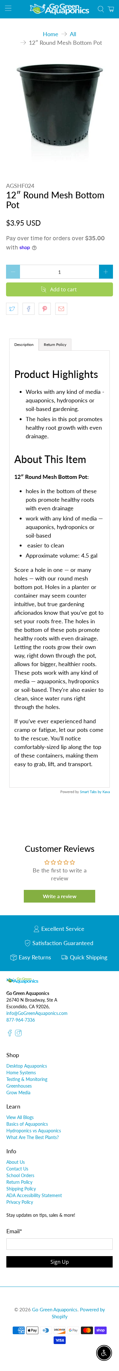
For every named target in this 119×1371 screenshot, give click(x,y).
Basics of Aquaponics (27, 1124)
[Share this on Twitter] (12, 309)
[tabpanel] (59, 568)
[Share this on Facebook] (29, 309)
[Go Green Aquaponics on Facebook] (9, 1034)
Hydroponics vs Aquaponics (33, 1130)
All (73, 34)
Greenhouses (19, 1086)
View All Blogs (20, 1117)
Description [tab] (24, 344)
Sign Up (59, 1261)
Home (50, 34)
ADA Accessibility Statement (34, 1195)
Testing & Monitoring (26, 1079)
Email (14, 1231)
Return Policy (19, 1182)
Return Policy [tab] (55, 344)
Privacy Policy (19, 1202)
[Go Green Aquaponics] (59, 9)
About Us (15, 1162)
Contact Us (17, 1168)
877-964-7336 (20, 1020)
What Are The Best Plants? (32, 1137)
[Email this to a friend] (61, 309)
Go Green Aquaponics (54, 1309)
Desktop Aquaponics (26, 1066)
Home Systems (21, 1072)
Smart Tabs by (91, 792)
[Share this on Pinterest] (45, 309)
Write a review (59, 896)
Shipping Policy (21, 1188)
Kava (106, 792)
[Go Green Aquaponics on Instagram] (18, 1034)
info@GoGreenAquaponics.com (37, 1013)
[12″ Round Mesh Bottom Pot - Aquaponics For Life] (59, 111)
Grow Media (18, 1092)
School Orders (20, 1175)
